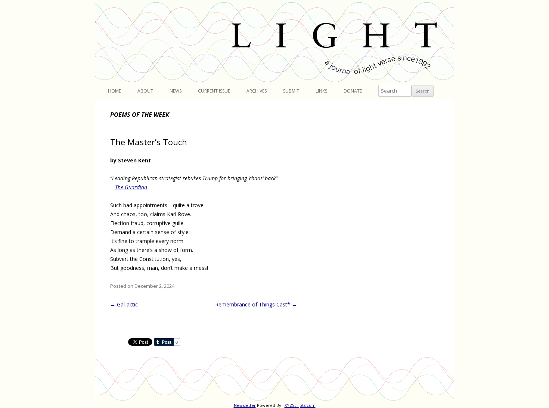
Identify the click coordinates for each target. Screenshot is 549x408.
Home (114, 91)
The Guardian (131, 187)
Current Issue (214, 91)
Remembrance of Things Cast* (256, 304)
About (145, 91)
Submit (291, 91)
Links (321, 91)
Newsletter (245, 405)
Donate (353, 91)
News (176, 91)
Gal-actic (124, 304)
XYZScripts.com (300, 405)
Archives (256, 91)
